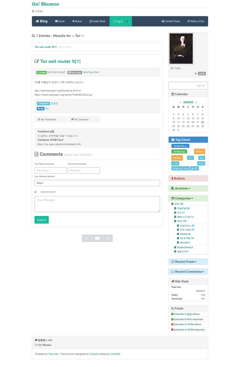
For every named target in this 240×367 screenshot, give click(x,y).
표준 (202, 157)
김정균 (54, 103)
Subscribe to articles (187, 313)
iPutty (201, 163)
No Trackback (48, 119)
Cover (61, 21)
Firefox (199, 151)
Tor (47, 108)
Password (77, 163)
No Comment (81, 119)
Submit (41, 220)
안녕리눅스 (180, 146)
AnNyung (179, 151)
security (185, 242)
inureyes (94, 354)
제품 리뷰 (183, 251)
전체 (178, 203)
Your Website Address (44, 176)
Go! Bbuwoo (45, 4)
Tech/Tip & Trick (91, 72)
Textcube (53, 354)
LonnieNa (115, 354)
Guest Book (98, 21)
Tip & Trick (187, 238)
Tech (182, 220)
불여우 (194, 168)
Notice (78, 21)
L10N (175, 163)
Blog (43, 20)
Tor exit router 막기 (46, 47)
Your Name (44, 163)
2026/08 (188, 102)
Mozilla (177, 157)
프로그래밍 (187, 229)
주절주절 (183, 208)
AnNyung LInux (180, 168)
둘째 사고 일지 (185, 216)
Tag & (120, 21)
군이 (190, 157)
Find (202, 86)
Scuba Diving (185, 247)
